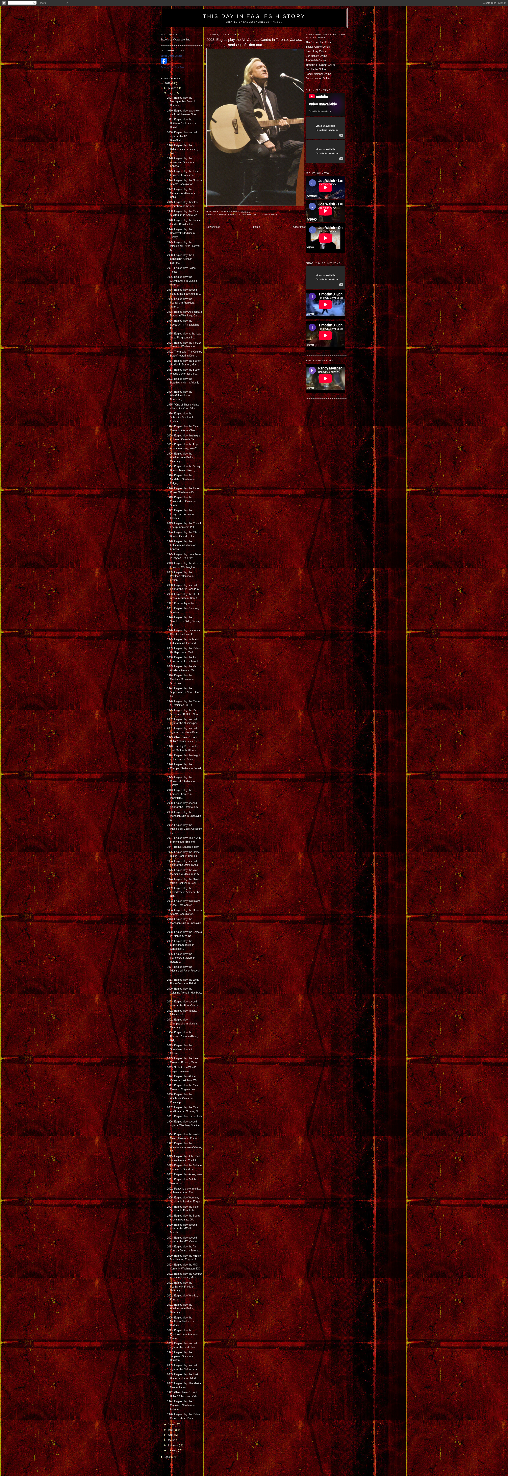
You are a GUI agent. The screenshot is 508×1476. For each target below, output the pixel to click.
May (171, 1429)
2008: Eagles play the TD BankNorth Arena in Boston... (181, 259)
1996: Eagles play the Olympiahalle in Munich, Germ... (182, 280)
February (173, 1445)
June (171, 1424)
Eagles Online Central (318, 46)
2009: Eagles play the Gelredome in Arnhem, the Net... (183, 892)
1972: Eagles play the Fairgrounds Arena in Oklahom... (180, 514)
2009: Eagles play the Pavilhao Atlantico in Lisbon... (180, 576)
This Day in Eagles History (254, 16)
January (173, 1450)
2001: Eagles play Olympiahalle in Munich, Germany (182, 1023)
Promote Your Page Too (172, 67)
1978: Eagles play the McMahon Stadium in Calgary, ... (180, 479)
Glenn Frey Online (316, 51)
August (172, 87)
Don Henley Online (316, 55)
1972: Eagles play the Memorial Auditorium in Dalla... (181, 193)
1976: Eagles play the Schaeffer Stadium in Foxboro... (180, 417)
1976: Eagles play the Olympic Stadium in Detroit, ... (184, 768)
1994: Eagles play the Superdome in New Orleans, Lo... (184, 692)
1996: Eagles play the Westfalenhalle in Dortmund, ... (179, 395)
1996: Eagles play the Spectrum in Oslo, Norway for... (183, 621)
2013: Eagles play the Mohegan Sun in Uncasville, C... (184, 923)
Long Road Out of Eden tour (258, 214)
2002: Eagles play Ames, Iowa (184, 1174)
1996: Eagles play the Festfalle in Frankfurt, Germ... (181, 302)
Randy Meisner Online (318, 73)
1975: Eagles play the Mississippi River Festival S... (183, 246)
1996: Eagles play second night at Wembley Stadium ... (183, 1125)
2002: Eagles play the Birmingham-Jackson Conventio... (180, 945)
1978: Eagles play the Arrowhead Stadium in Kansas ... (181, 162)
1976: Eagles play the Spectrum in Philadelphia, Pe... (183, 324)
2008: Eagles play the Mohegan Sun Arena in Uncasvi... (181, 101)
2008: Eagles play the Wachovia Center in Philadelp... (179, 1098)
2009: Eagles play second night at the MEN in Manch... (182, 1228)
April (171, 1434)
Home (256, 226)
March (172, 1440)
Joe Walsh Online (316, 60)
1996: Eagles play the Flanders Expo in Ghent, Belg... (182, 1036)
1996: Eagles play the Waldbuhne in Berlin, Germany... (180, 457)
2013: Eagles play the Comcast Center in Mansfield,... (179, 794)
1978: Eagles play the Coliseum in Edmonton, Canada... (182, 545)
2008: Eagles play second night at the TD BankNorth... (182, 136)
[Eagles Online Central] (164, 63)
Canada (222, 214)
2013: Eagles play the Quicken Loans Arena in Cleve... (182, 1334)
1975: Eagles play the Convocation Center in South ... (181, 501)
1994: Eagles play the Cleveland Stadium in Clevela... (180, 1405)
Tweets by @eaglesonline (175, 39)
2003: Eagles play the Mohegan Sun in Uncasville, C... (184, 816)
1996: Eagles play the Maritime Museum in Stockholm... (180, 679)
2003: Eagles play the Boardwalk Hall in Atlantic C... (183, 382)
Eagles (233, 214)
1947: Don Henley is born (181, 603)
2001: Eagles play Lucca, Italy (184, 1116)
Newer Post (213, 226)
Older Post (299, 226)
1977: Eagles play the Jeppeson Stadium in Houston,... (180, 1356)
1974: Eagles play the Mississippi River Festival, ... (183, 970)
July (171, 93)
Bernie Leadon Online (318, 78)
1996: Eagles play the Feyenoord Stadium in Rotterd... (181, 957)
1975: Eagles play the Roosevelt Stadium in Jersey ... (181, 781)
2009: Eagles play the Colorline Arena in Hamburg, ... (184, 992)
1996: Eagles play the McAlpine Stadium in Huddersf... (180, 1321)
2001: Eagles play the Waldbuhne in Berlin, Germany (180, 1308)
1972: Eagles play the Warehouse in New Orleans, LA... (184, 1147)
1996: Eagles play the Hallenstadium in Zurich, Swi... (182, 149)
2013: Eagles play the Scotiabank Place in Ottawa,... (180, 1049)
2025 (168, 1456)
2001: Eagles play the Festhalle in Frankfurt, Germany (181, 1286)
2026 (168, 83)
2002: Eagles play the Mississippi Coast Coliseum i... (184, 829)
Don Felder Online (316, 69)
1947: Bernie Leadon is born (183, 846)
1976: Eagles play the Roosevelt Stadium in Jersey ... (181, 233)
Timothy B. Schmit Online (320, 64)
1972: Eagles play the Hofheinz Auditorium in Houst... (181, 123)
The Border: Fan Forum (319, 42)
